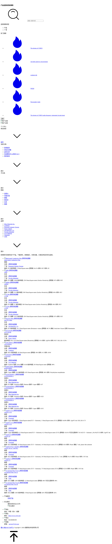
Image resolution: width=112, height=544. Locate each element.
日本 (5, 202)
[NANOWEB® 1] (14, 374)
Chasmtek (7, 235)
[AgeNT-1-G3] (13, 422)
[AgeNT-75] (12, 458)
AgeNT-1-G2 (8, 412)
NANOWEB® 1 (9, 376)
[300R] (10, 270)
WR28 (32, 88)
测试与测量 (7, 150)
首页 (2, 142)
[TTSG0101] (12, 354)
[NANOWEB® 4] (14, 398)
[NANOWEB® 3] (14, 386)
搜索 (2, 118)
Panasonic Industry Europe (11, 227)
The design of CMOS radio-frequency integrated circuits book (47, 115)
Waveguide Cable (35, 102)
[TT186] (11, 294)
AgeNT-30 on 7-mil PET (11, 448)
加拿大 (6, 193)
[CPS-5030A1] (13, 342)
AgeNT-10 (7, 436)
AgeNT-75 (7, 460)
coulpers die (33, 75)
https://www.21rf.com (14, 515)
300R (5, 272)
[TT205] (11, 306)
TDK (5, 236)
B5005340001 (8, 368)
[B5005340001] (13, 366)
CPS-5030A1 (8, 344)
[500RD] (11, 282)
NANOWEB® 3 (9, 388)
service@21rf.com (14, 524)
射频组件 (7, 147)
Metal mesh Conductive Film (12, 260)
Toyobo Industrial (9, 232)
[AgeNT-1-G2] (13, 410)
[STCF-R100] (12, 330)
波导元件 (7, 152)
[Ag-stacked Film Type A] (16, 470)
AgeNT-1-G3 (8, 424)
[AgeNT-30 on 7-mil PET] (16, 446)
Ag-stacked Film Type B (11, 484)
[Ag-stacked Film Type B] (16, 483)
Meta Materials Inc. (9, 224)
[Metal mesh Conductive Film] (17, 258)
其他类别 (7, 156)
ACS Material (8, 233)
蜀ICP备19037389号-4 (7, 527)
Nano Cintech (8, 229)
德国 (5, 197)
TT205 (6, 308)
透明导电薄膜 (12, 264)
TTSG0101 (7, 356)
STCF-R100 (7, 332)
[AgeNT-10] (12, 434)
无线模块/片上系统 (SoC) (11, 154)
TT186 (6, 296)
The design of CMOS (36, 48)
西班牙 (6, 200)
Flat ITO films (8, 320)
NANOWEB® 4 (9, 400)
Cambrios (7, 225)
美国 (5, 204)
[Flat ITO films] (13, 318)
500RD (6, 284)
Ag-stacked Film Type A (11, 472)
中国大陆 (7, 195)
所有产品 (10, 498)
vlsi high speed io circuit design (39, 61)
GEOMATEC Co (9, 230)
